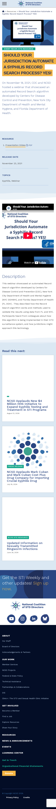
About (6, 635)
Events (6, 746)
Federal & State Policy (12, 676)
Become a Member (11, 711)
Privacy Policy (12, 797)
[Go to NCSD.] (3, 11)
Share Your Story (9, 728)
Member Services (10, 664)
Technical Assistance (11, 681)
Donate (9, 773)
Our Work (8, 659)
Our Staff (6, 641)
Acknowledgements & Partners (16, 652)
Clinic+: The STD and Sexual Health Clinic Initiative (25, 698)
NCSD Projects (8, 670)
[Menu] (4, 3)
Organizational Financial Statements (22, 766)
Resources (9, 735)
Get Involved (10, 705)
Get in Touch (9, 760)
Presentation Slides (15, 145)
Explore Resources (10, 722)
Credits (26, 797)
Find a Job (7, 716)
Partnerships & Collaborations (15, 687)
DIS (3, 693)
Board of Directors (10, 646)
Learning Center (12, 753)
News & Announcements (17, 740)
